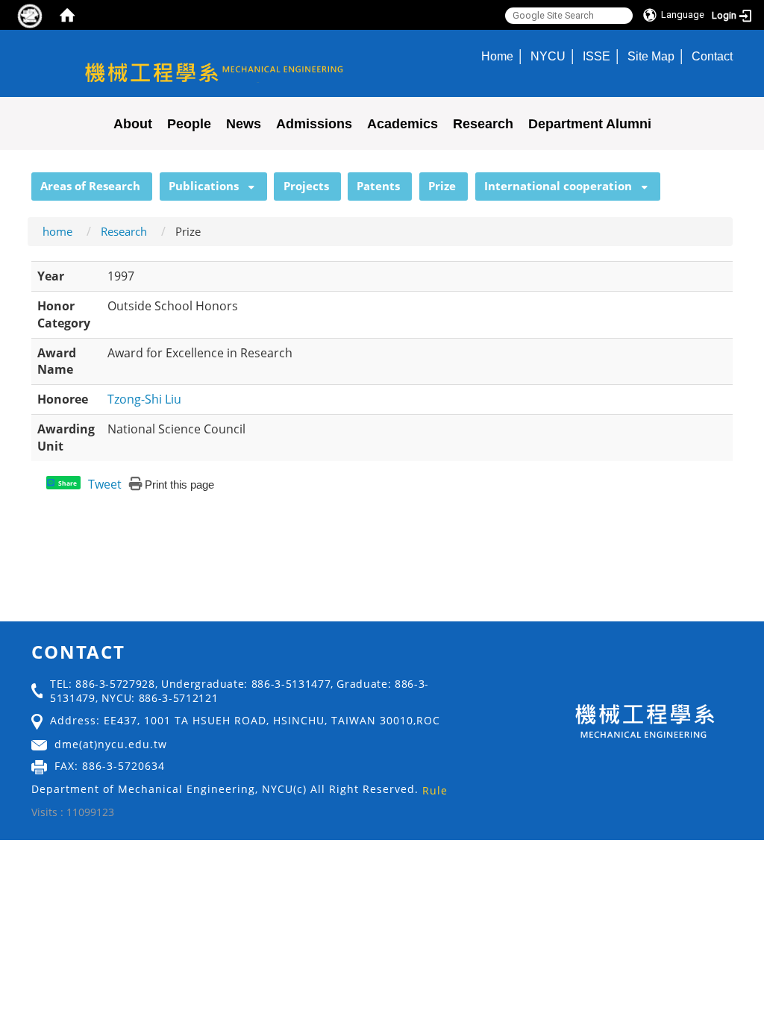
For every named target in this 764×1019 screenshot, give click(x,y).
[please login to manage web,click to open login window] (29, 15)
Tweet (105, 484)
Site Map (650, 56)
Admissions (314, 123)
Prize (442, 185)
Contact (712, 56)
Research (483, 123)
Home (497, 56)
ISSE (596, 56)
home (57, 231)
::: (24, 180)
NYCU (548, 56)
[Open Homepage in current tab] (67, 15)
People (189, 123)
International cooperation (558, 185)
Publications (204, 185)
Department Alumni (589, 123)
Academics (402, 123)
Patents (378, 185)
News (243, 123)
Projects (306, 185)
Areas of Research (90, 185)
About (132, 123)
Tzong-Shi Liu (144, 399)
